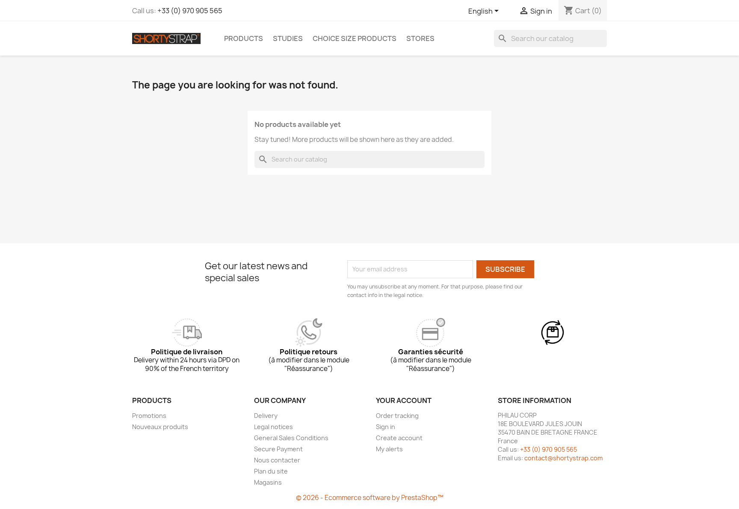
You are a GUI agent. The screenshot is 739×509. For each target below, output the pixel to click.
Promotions (149, 416)
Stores (420, 38)
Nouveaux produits (160, 427)
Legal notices (273, 427)
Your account (404, 400)
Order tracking (397, 416)
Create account (399, 438)
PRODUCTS (243, 38)
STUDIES (288, 38)
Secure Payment (278, 449)
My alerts (389, 449)
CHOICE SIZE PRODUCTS (354, 38)
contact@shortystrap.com (563, 458)
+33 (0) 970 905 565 (189, 10)
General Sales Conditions (291, 438)
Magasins (268, 482)
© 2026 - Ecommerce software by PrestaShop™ (369, 497)
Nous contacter (277, 460)
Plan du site (271, 471)
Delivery (266, 416)
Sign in (385, 427)
